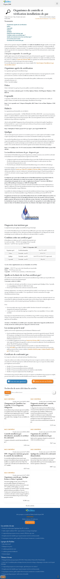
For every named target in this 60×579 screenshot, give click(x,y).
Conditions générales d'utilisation (9, 551)
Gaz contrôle (52, 18)
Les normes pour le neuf (13, 38)
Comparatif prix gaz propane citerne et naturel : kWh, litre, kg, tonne (18, 533)
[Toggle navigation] (57, 3)
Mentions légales (6, 554)
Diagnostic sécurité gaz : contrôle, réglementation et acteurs (42, 404)
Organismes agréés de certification (17, 24)
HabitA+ (9, 30)
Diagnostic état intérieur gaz (15, 33)
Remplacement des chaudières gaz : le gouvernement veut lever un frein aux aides (20, 536)
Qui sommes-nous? (6, 544)
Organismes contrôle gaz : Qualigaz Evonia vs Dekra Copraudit (16, 478)
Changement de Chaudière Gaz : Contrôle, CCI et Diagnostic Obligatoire (15, 405)
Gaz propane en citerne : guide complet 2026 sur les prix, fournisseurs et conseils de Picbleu (23, 538)
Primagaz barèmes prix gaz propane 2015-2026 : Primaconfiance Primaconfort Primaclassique (23, 560)
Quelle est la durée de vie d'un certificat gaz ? (19, 37)
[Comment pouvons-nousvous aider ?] (3, 577)
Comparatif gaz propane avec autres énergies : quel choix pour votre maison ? (20, 566)
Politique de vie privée (7, 546)
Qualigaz (9, 31)
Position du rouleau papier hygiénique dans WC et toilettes (15, 528)
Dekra (8, 26)
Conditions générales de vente (9, 549)
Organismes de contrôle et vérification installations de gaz (41, 435)
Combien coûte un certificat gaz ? (16, 35)
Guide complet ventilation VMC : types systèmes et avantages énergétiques (19, 531)
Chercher (7, 392)
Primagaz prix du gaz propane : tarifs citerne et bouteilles (15, 574)
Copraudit (9, 28)
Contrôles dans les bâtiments (42, 18)
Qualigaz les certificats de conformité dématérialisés (43, 455)
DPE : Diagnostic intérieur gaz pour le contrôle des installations (16, 455)
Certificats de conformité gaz (15, 40)
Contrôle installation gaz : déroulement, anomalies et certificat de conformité (16, 436)
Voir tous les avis (30, 522)
